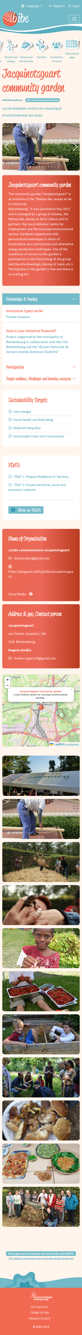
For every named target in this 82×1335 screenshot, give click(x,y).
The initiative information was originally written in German (41, 1258)
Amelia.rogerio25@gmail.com (35, 658)
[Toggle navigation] (74, 19)
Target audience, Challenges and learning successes (38, 378)
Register (59, 6)
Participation (15, 367)
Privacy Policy (39, 1318)
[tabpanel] (41, 327)
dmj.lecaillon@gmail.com (31, 558)
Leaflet (58, 744)
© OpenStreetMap (72, 745)
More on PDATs (29, 510)
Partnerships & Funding (21, 299)
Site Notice (39, 1307)
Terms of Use (39, 1313)
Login (76, 6)
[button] (6, 147)
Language (33, 6)
